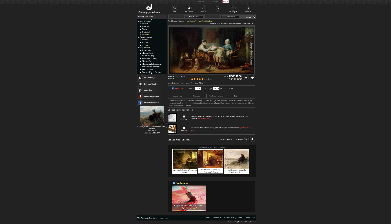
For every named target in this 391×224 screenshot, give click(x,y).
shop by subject (145, 21)
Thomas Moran (147, 53)
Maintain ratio (180, 88)
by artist (248, 12)
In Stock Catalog (150, 84)
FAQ (218, 12)
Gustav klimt (147, 50)
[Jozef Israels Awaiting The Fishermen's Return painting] (236, 168)
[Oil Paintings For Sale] (149, 14)
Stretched (184, 119)
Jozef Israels (151, 131)
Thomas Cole (147, 61)
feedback (204, 12)
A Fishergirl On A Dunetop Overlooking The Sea (151, 128)
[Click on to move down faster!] (152, 73)
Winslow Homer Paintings (151, 72)
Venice (144, 29)
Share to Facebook (151, 103)
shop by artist (145, 48)
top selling (148, 90)
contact (248, 17)
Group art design (146, 37)
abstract (145, 24)
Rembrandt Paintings (149, 58)
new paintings (149, 78)
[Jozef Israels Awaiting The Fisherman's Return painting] (210, 167)
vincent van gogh (148, 56)
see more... (146, 35)
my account (189, 12)
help (254, 218)
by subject (233, 12)
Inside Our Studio (213, 2)
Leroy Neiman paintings (151, 67)
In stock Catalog (230, 218)
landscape (145, 26)
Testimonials (216, 218)
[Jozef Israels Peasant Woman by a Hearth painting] (185, 168)
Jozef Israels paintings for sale (214, 148)
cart (174, 12)
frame (208, 218)
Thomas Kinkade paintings (152, 64)
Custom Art (200, 2)
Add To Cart (235, 79)
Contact (247, 218)
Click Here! (191, 208)
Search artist (230, 17)
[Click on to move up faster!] (152, 19)
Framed (184, 130)
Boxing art (146, 32)
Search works (194, 17)
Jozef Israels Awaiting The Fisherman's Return (210, 171)
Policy (240, 218)
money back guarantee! (151, 96)
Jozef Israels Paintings (176, 21)
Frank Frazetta (147, 69)
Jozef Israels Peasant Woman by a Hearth (185, 171)
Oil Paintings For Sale (146, 218)
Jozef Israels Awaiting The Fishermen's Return (236, 171)
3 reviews (208, 79)
